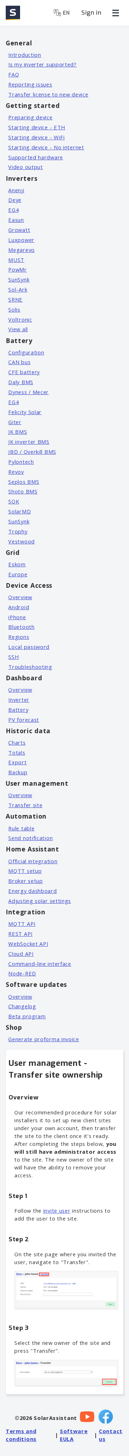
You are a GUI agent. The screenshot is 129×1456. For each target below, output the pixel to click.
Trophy (17, 531)
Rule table (21, 828)
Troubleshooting (30, 666)
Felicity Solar (25, 412)
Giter (15, 422)
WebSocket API (28, 943)
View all (18, 329)
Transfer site (25, 805)
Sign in (91, 12)
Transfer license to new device (48, 94)
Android (18, 607)
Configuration (26, 352)
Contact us (111, 1434)
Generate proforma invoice (43, 1039)
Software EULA (74, 1434)
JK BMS (17, 431)
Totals (16, 752)
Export (17, 762)
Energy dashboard (32, 890)
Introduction (24, 54)
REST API (20, 933)
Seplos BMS (23, 481)
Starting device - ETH (36, 127)
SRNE (15, 299)
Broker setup (25, 880)
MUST (16, 259)
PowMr (17, 269)
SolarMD (19, 511)
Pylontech (21, 461)
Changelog (22, 1006)
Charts (16, 742)
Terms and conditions (21, 1434)
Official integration (32, 861)
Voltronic (20, 319)
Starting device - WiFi (36, 137)
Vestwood (21, 541)
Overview (20, 597)
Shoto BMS (22, 491)
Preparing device (30, 117)
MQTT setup (25, 870)
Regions (18, 636)
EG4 (13, 209)
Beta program (27, 1016)
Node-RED (22, 973)
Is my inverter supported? (42, 64)
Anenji (16, 190)
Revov (16, 471)
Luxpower (21, 239)
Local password (28, 646)
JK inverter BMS (28, 441)
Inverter (18, 699)
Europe (17, 574)
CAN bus (19, 362)
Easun (16, 219)
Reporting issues (30, 84)
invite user (57, 1210)
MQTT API (21, 923)
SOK (13, 501)
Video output (25, 166)
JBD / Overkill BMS (32, 451)
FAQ (13, 74)
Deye (15, 199)
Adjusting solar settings (39, 900)
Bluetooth (21, 626)
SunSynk (18, 279)
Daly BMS (20, 382)
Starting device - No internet (46, 147)
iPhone (17, 617)
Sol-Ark (17, 289)
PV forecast (23, 719)
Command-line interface (39, 963)
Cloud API (20, 953)
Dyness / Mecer (28, 392)
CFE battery (24, 372)
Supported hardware (35, 157)
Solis (14, 309)
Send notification (30, 837)
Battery (18, 709)
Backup (17, 772)
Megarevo (21, 249)
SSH (13, 656)
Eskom (17, 564)
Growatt (19, 229)
